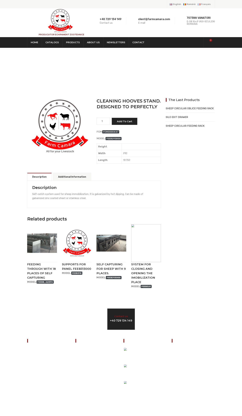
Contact (138, 42)
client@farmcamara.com (191, 378)
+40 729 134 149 (110, 19)
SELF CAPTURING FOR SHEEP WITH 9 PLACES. (111, 269)
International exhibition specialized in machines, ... (153, 373)
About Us (93, 42)
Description (39, 176)
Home (34, 42)
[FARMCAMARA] (60, 20)
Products (73, 42)
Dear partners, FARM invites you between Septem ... (151, 389)
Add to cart (124, 121)
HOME (33, 72)
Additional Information (72, 176)
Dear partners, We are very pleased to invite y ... (153, 356)
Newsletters (116, 42)
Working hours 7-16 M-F (179, 318)
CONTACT (34, 390)
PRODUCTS (53, 72)
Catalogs (52, 42)
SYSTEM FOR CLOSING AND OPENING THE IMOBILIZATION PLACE (143, 273)
